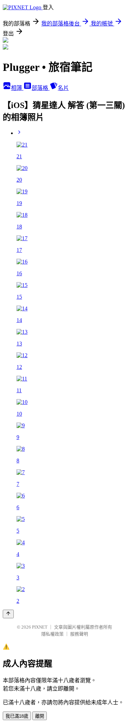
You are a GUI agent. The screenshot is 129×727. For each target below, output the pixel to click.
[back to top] (8, 614)
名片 (63, 88)
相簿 (17, 88)
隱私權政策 (52, 634)
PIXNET (39, 627)
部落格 (41, 88)
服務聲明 (79, 634)
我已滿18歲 (17, 716)
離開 (39, 716)
